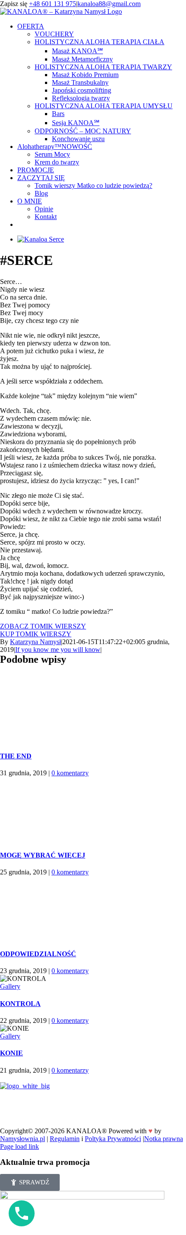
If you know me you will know (57, 649)
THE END (16, 756)
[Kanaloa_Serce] (40, 239)
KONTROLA (20, 1003)
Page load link (19, 1146)
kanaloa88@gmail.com (109, 3)
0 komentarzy (70, 773)
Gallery (10, 986)
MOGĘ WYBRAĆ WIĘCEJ (42, 855)
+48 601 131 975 (52, 3)
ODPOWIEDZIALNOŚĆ (38, 954)
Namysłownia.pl (22, 1138)
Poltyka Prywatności (113, 1138)
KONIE (11, 1053)
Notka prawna (163, 1138)
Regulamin (65, 1138)
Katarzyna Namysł (35, 641)
